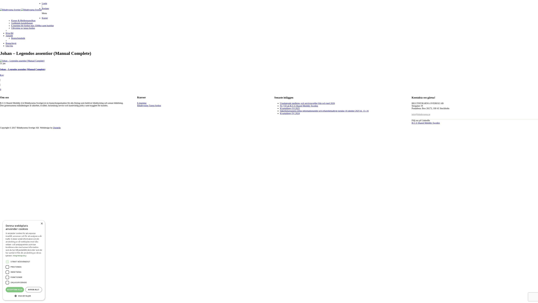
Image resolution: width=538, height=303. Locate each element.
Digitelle (57, 128)
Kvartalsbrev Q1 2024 (290, 113)
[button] (24, 295)
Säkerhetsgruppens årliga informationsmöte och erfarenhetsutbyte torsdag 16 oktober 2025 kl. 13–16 (324, 111)
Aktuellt (9, 36)
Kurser (45, 18)
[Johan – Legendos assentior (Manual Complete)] (22, 61)
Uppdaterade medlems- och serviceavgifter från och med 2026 (307, 103)
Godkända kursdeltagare (22, 23)
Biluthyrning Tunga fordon (149, 105)
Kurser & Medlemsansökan (23, 20)
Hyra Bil (9, 33)
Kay (2, 75)
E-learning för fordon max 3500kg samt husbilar (32, 25)
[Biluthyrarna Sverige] (21, 10)
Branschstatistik (18, 38)
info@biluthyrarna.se (421, 114)
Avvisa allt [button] (33, 289)
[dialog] (24, 260)
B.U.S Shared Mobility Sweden (426, 123)
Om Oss (9, 46)
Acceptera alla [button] (14, 289)
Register (45, 8)
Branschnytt (11, 43)
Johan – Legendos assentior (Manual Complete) (22, 69)
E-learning (141, 103)
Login (44, 3)
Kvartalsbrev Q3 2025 (290, 108)
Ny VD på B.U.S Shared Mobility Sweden (299, 106)
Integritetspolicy (19, 255)
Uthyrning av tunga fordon (23, 28)
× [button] (42, 224)
